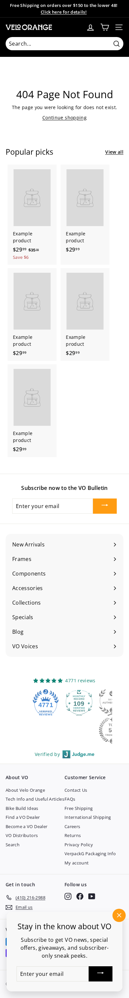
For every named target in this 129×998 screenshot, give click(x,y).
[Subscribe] (105, 506)
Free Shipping (78, 808)
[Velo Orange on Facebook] (79, 896)
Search (13, 845)
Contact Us (75, 790)
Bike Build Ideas (22, 808)
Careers (72, 826)
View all (114, 152)
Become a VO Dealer (26, 826)
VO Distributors (22, 835)
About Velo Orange (25, 790)
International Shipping (87, 817)
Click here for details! (64, 12)
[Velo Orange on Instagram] (67, 896)
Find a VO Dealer (23, 817)
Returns (72, 835)
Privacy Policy (78, 845)
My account (76, 863)
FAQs (69, 799)
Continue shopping (64, 117)
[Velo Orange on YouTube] (91, 896)
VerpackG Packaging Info (90, 854)
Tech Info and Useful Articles (35, 799)
